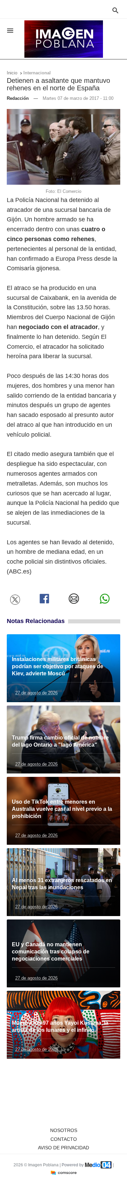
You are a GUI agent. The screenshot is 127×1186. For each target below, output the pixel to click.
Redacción (18, 98)
